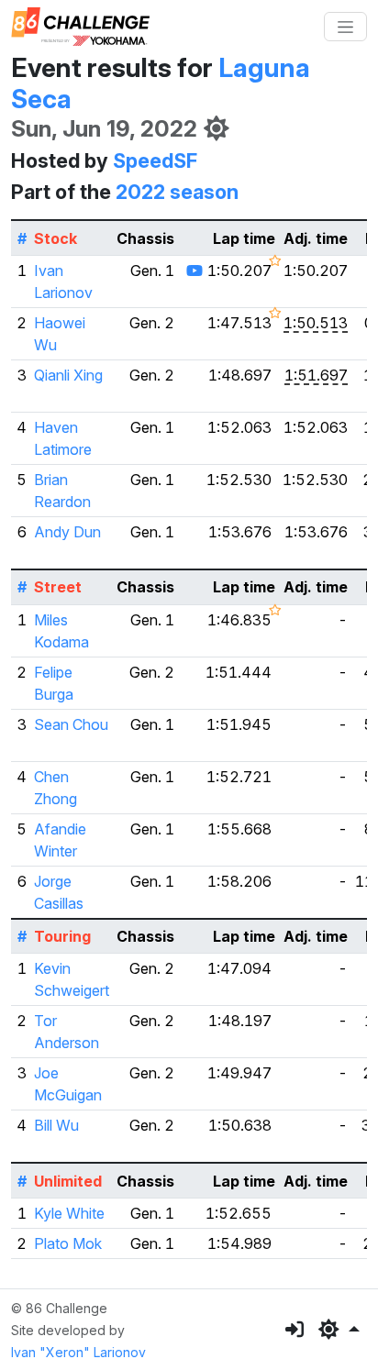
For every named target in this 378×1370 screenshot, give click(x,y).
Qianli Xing (68, 375)
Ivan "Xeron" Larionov (78, 1352)
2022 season (177, 192)
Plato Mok (68, 1243)
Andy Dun (67, 532)
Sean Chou (71, 724)
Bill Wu (56, 1125)
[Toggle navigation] (345, 26)
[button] (339, 1330)
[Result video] (194, 270)
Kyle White (69, 1213)
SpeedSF (155, 160)
